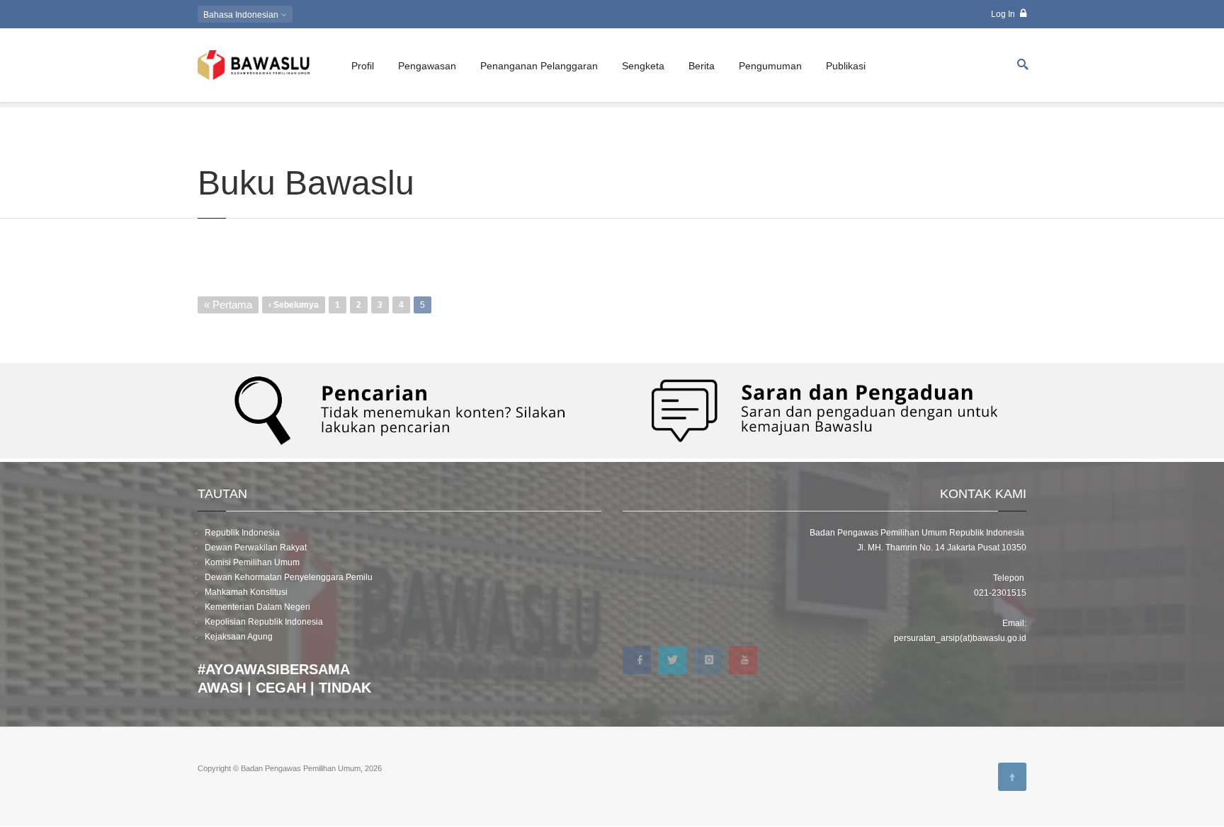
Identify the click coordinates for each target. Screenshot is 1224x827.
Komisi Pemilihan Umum (252, 562)
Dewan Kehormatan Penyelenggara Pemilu (289, 577)
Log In (1004, 14)
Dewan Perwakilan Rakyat (256, 548)
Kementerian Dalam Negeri (257, 607)
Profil (362, 65)
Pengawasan (427, 65)
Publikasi (846, 65)
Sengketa (643, 65)
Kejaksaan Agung (239, 637)
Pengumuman (770, 65)
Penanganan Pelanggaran (539, 65)
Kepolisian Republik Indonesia (264, 622)
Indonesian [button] (241, 15)
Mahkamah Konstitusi (246, 592)
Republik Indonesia (242, 533)
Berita (701, 65)
